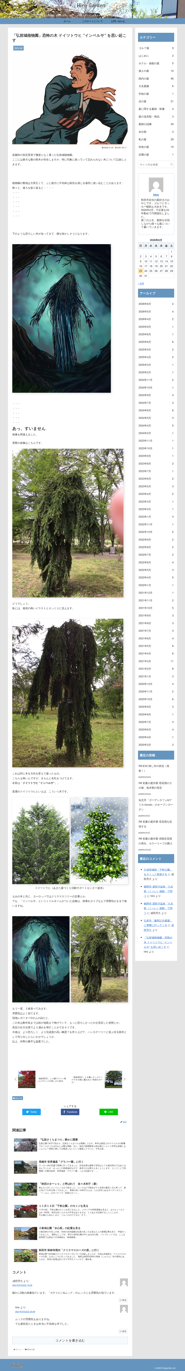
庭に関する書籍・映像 (156, 109)
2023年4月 (156, 494)
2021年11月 (156, 600)
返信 (124, 1299)
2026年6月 (156, 304)
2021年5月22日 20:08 (25, 1311)
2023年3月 (156, 501)
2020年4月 (156, 737)
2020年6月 (156, 729)
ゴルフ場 (156, 48)
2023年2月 (156, 509)
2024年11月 (156, 380)
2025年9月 (156, 326)
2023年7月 (156, 471)
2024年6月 (156, 410)
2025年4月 (156, 357)
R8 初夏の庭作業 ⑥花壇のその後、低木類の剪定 (155, 785)
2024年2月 (156, 433)
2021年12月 (156, 592)
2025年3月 (156, 364)
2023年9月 (156, 456)
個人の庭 (156, 71)
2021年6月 (156, 638)
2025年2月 (156, 372)
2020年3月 (156, 744)
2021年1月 (156, 676)
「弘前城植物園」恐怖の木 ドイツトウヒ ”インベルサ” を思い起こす (158, 942)
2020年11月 (156, 691)
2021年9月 (156, 615)
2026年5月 (156, 311)
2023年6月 (156, 478)
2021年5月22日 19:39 (22, 1285)
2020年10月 (156, 699)
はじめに (156, 55)
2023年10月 (156, 448)
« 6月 (141, 283)
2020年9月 (156, 706)
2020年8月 (156, 714)
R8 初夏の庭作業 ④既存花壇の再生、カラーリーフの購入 (155, 841)
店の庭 (156, 101)
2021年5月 (156, 646)
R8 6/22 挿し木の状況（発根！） (154, 768)
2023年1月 (156, 516)
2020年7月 (156, 722)
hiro (156, 195)
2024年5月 (156, 418)
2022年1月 (156, 585)
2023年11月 (156, 440)
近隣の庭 (156, 154)
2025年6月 (156, 342)
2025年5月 (156, 349)
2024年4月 (156, 425)
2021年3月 (156, 661)
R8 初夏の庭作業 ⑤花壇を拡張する (155, 824)
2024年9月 (156, 395)
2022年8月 (156, 547)
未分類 (156, 131)
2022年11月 (156, 524)
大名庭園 (156, 86)
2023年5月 (156, 486)
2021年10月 (156, 608)
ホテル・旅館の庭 (156, 63)
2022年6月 (156, 562)
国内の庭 (18, 1098)
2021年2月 (156, 668)
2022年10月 (156, 532)
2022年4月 (156, 577)
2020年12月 (156, 684)
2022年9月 (156, 539)
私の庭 (156, 139)
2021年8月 (156, 623)
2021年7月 (156, 630)
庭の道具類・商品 (156, 116)
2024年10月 (156, 387)
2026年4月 (156, 319)
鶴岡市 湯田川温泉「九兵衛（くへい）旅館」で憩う (158, 891)
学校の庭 (156, 93)
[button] (171, 164)
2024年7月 (156, 402)
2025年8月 (156, 334)
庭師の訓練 (156, 124)
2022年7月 (156, 554)
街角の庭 (156, 147)
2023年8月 (156, 463)
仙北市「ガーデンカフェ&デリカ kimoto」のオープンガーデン (156, 804)
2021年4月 (156, 653)
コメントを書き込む (70, 1340)
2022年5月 (156, 570)
